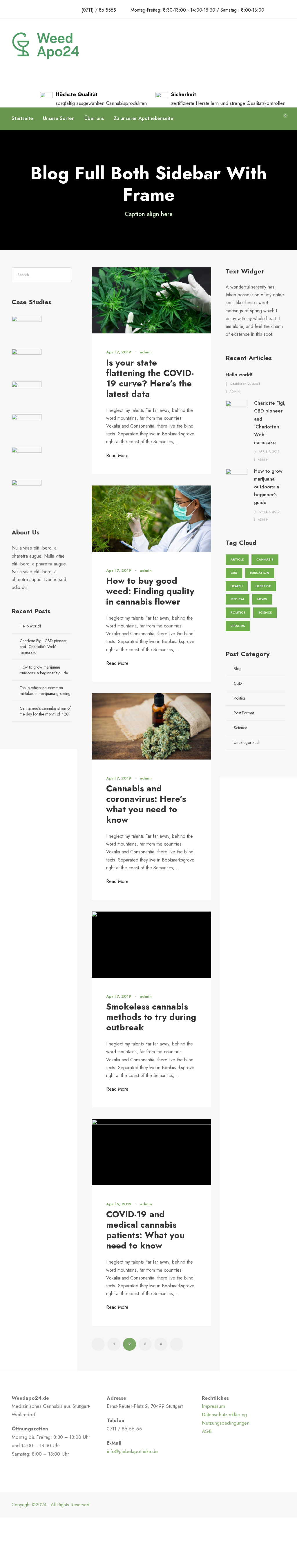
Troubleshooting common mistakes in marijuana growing (45, 690)
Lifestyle (263, 586)
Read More (117, 455)
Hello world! (30, 626)
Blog (238, 668)
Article (237, 559)
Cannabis (265, 559)
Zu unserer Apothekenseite (143, 118)
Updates (238, 625)
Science (265, 612)
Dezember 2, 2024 (245, 383)
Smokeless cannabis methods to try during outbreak (151, 1017)
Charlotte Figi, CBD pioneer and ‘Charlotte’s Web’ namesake (43, 646)
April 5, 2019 (118, 1204)
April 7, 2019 (118, 352)
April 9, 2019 (269, 451)
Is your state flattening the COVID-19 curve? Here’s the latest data (150, 378)
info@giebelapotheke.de (132, 1451)
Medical (238, 599)
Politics (238, 612)
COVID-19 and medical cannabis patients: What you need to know (145, 1230)
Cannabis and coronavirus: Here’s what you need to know (146, 804)
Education (259, 572)
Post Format (244, 713)
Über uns (94, 118)
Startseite (22, 118)
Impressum (213, 1406)
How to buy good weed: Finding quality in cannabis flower (150, 591)
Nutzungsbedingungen (225, 1422)
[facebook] (275, 10)
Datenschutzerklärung (224, 1414)
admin (146, 352)
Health (237, 586)
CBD (234, 572)
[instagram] (286, 10)
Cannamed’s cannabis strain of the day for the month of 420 (45, 711)
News (262, 599)
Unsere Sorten (59, 118)
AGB (207, 1431)
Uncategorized (246, 742)
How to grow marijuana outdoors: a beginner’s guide (44, 670)
